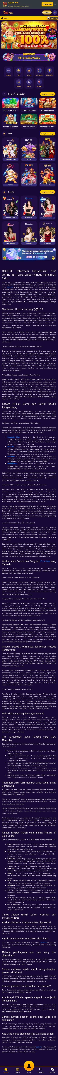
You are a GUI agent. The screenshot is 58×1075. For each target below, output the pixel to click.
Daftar (47, 12)
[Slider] (29, 35)
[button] (4, 35)
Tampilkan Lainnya (47, 94)
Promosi (45, 561)
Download (47, 4)
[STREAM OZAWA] (52, 34)
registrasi (43, 942)
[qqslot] (7, 12)
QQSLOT (10, 287)
